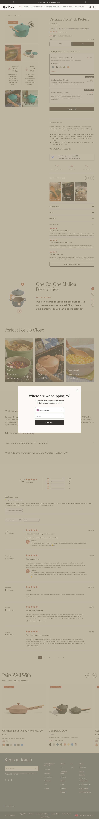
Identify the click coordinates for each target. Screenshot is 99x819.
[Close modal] (77, 390)
